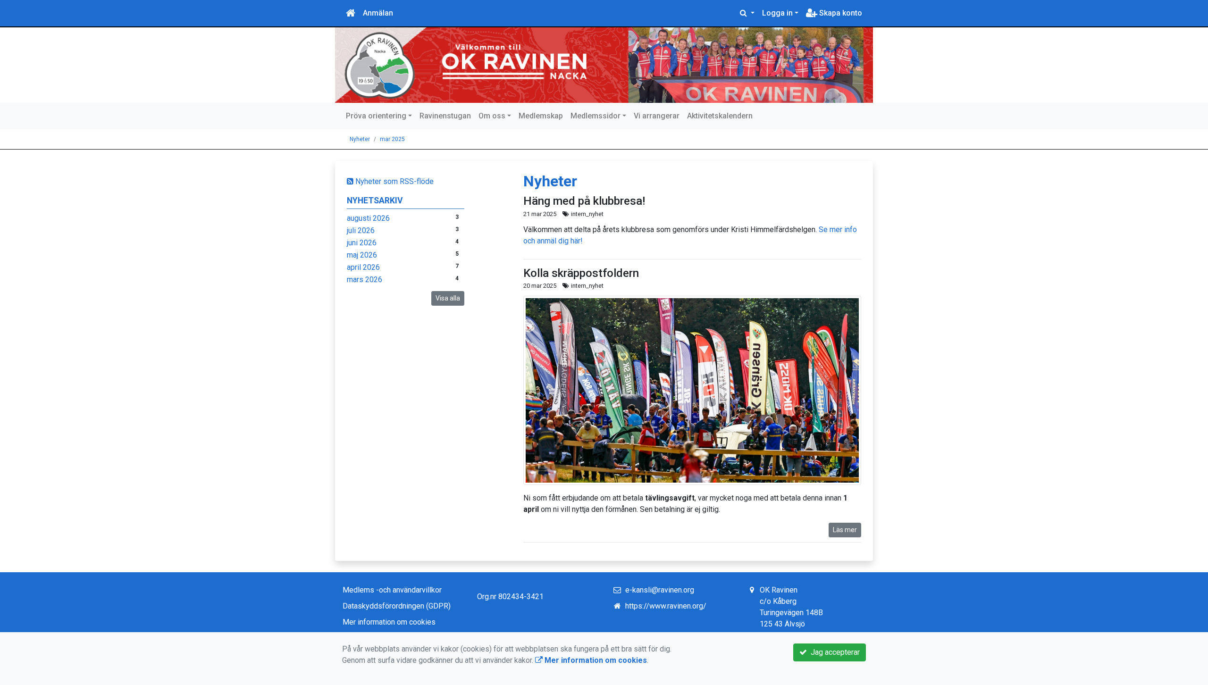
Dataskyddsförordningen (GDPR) (397, 605)
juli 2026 (361, 230)
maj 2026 (362, 255)
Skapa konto (839, 12)
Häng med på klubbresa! (584, 201)
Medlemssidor (595, 115)
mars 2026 (364, 279)
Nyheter (360, 139)
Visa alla (448, 298)
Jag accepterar (833, 652)
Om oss (491, 115)
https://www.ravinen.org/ (665, 605)
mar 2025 (392, 139)
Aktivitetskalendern (720, 115)
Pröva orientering (376, 115)
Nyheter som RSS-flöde (393, 181)
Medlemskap (541, 115)
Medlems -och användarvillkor (392, 589)
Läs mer (845, 530)
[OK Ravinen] (604, 65)
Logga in (777, 12)
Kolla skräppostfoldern (581, 273)
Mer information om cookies (389, 622)
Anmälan (378, 12)
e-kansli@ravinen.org (659, 589)
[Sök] (747, 13)
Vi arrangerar (657, 115)
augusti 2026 (368, 218)
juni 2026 (362, 242)
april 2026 (363, 267)
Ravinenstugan (445, 115)
